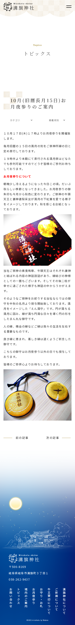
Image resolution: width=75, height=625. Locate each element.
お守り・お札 (41, 598)
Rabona (45, 620)
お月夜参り (34, 596)
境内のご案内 (26, 598)
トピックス (18, 596)
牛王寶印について (49, 601)
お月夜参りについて (17, 176)
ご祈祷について (56, 599)
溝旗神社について (64, 601)
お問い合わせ (11, 598)
